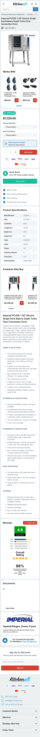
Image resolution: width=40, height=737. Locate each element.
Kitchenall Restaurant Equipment (12, 14)
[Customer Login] (32, 4)
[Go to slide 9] (29, 308)
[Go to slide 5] (21, 308)
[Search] (35, 9)
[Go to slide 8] (27, 308)
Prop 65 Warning (29, 641)
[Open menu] (4, 4)
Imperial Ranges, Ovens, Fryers (19, 626)
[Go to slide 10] (31, 308)
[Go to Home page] (20, 3)
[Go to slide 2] (15, 308)
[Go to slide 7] (25, 308)
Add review (31, 523)
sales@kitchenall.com (13, 700)
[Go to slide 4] (19, 308)
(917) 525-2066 (11, 697)
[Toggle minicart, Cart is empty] (36, 4)
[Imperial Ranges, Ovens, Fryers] (20, 618)
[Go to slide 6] (23, 308)
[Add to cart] (17, 100)
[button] (20, 711)
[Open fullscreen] (20, 50)
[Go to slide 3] (17, 308)
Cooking (30, 14)
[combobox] (20, 9)
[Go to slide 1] (11, 308)
